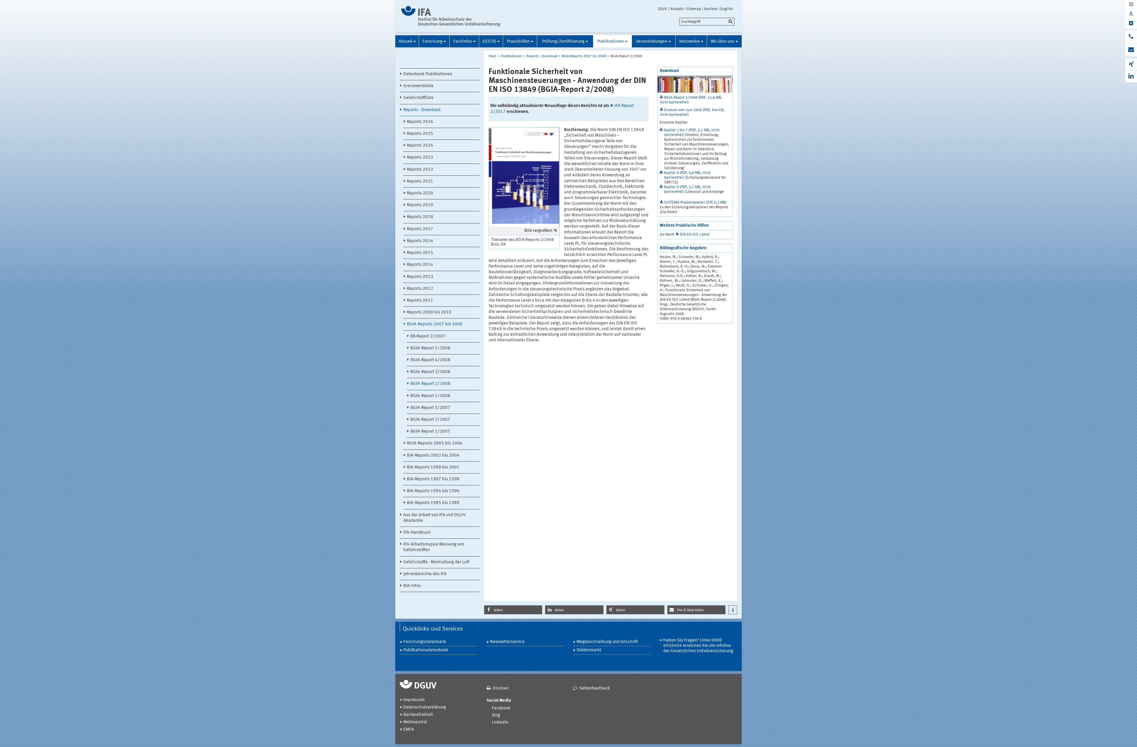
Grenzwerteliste (418, 86)
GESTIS (489, 41)
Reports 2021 (420, 181)
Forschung (432, 41)
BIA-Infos (412, 586)
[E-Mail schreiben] (1131, 50)
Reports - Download (422, 110)
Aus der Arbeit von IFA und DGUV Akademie (434, 518)
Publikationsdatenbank (425, 650)
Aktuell (405, 41)
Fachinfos (462, 41)
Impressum (414, 700)
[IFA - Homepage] (450, 16)
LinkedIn (500, 722)
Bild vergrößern (538, 230)
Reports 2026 (420, 122)
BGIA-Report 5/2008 (430, 348)
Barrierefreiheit (418, 715)
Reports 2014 (420, 265)
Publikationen (610, 41)
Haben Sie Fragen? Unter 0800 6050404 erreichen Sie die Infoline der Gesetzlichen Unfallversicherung (698, 645)
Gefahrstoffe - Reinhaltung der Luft (436, 562)
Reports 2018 (420, 217)
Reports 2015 (420, 253)
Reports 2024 (420, 145)
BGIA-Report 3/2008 (430, 372)
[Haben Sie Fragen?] (1131, 37)
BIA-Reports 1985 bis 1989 (433, 503)
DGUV (662, 8)
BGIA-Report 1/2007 (430, 431)
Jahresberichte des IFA (425, 574)
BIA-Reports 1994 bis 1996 (433, 491)
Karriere (710, 8)
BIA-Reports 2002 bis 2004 (433, 455)
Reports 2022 (420, 169)
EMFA (408, 729)
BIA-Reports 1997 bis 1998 (433, 479)
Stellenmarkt (588, 650)
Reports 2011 (420, 300)
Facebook (501, 708)
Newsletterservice (507, 642)
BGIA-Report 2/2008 (430, 384)
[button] (513, 609)
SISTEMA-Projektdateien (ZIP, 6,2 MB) (695, 202)
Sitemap (694, 8)
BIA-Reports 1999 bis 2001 (433, 467)
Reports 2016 (420, 241)
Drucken (501, 688)
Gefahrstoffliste (418, 98)
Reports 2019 (420, 205)
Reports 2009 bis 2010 (429, 312)
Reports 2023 (420, 157)
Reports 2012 (420, 289)
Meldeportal (415, 722)
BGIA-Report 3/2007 (430, 408)
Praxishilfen (518, 41)
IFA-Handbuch (417, 532)
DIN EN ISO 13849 (694, 234)
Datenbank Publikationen (427, 74)
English (726, 8)
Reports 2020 (420, 193)
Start (492, 56)
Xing (496, 715)
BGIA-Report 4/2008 (430, 360)
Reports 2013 (420, 277)
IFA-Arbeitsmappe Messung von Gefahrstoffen (433, 547)
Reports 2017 (420, 229)
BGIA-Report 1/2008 (430, 396)
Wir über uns (722, 41)
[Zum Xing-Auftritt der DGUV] (1131, 64)
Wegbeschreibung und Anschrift (607, 642)
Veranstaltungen (651, 41)
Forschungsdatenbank (424, 642)
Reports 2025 (420, 134)
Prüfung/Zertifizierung (563, 41)
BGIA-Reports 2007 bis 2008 (434, 324)
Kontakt (677, 8)
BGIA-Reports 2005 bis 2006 (434, 443)
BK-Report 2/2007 (428, 336)
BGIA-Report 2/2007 (430, 420)
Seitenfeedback (594, 688)
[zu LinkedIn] (1131, 76)
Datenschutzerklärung (424, 707)
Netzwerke (689, 41)
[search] (707, 21)
